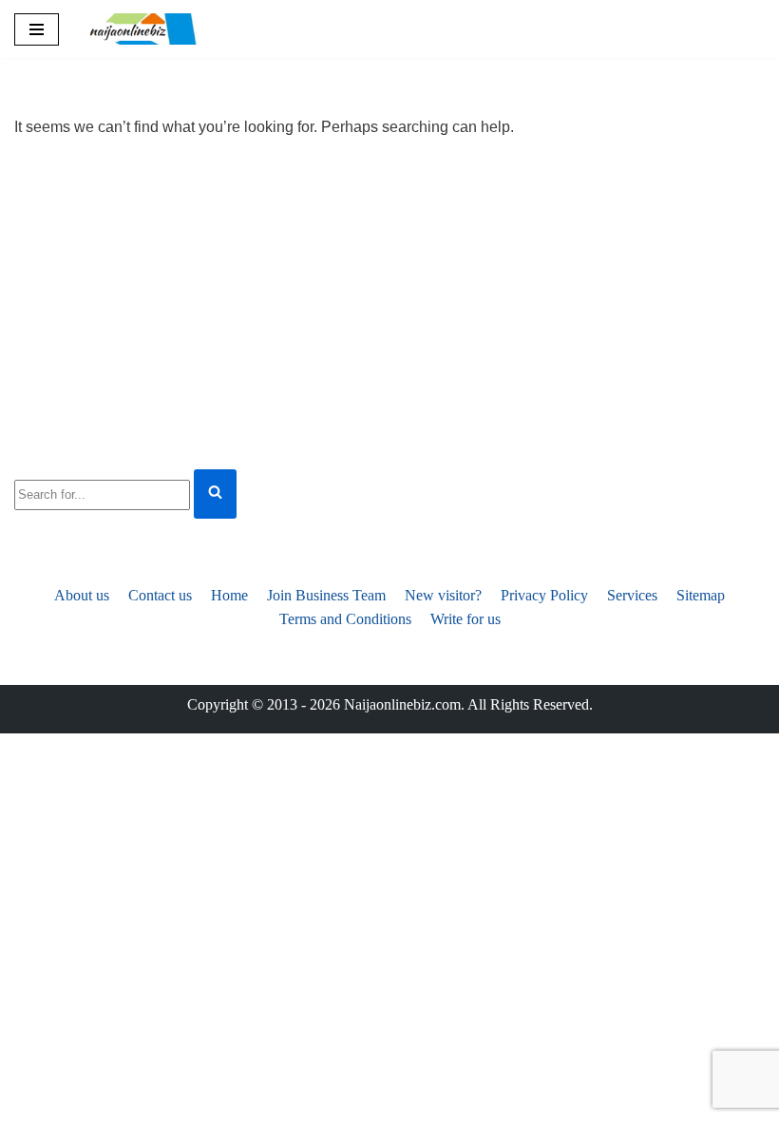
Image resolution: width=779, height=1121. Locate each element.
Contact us (160, 595)
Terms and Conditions (345, 619)
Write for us (465, 619)
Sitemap (700, 595)
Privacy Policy (544, 595)
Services (632, 595)
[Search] (215, 494)
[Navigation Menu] (36, 29)
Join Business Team (326, 595)
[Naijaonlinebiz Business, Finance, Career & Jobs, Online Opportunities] (144, 29)
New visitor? (443, 595)
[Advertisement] (389, 301)
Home (229, 595)
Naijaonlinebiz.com (402, 704)
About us (81, 595)
